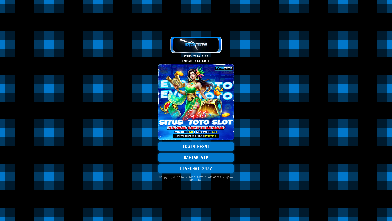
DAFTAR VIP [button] (196, 157)
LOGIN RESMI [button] (196, 146)
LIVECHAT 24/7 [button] (196, 168)
